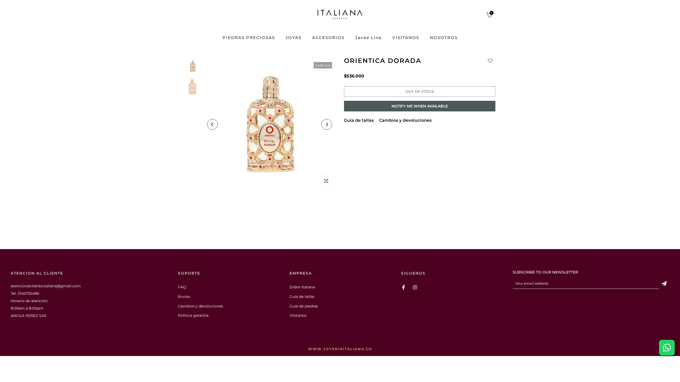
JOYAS (293, 38)
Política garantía (193, 315)
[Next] (326, 124)
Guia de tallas (302, 296)
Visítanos (298, 315)
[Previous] (212, 124)
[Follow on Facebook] (403, 287)
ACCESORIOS (328, 38)
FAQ (182, 287)
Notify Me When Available (420, 106)
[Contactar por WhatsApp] (667, 347)
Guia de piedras (304, 306)
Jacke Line (368, 38)
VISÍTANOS (405, 38)
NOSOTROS (444, 38)
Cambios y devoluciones (405, 120)
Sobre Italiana (302, 287)
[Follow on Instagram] (415, 287)
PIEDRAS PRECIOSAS (249, 38)
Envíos (184, 296)
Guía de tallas (359, 120)
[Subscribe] (664, 283)
